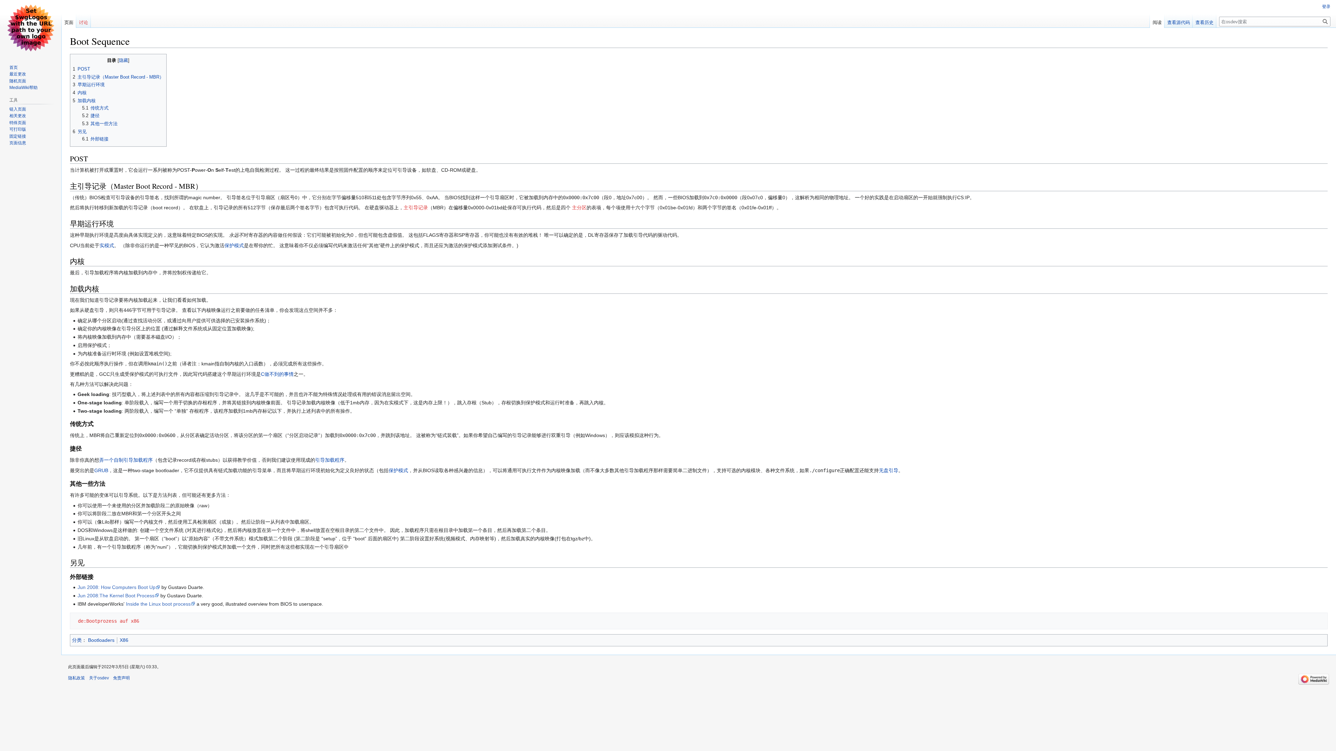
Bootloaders (101, 640)
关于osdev (99, 678)
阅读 (1157, 22)
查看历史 (1204, 22)
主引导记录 (416, 207)
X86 (124, 640)
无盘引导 (888, 470)
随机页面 (17, 81)
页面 (68, 22)
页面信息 (17, 142)
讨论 (83, 22)
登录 (1326, 6)
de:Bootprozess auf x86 (108, 621)
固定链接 (17, 136)
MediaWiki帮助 (23, 87)
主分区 (579, 207)
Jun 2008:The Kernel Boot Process (116, 595)
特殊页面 (17, 122)
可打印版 (17, 129)
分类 (77, 640)
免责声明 (121, 678)
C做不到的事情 (277, 374)
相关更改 (17, 115)
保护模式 (234, 245)
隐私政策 (76, 678)
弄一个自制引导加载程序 (126, 460)
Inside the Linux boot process (158, 604)
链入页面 (17, 109)
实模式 (107, 245)
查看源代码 (1178, 22)
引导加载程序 (329, 460)
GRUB (101, 470)
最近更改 (17, 74)
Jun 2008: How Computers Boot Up (117, 587)
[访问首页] (30, 28)
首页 (13, 67)
